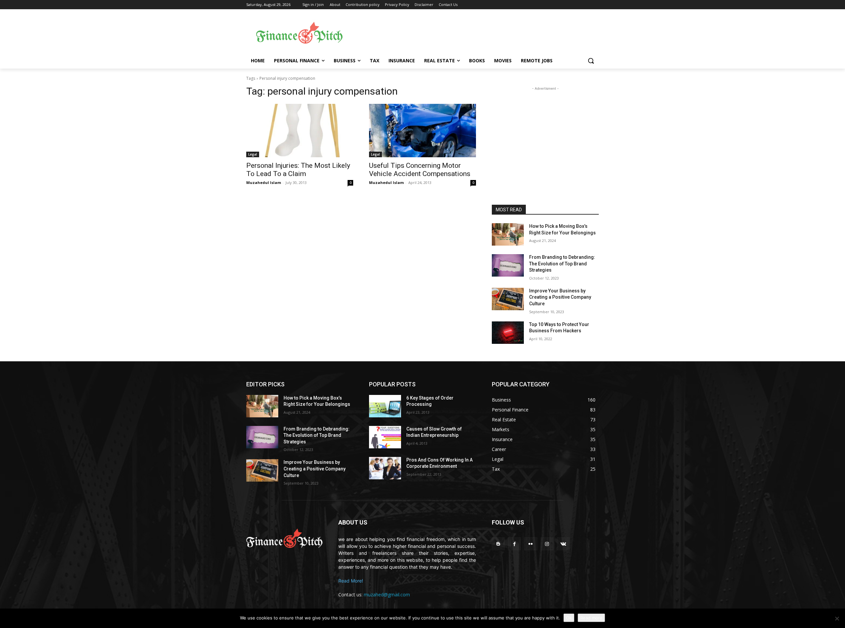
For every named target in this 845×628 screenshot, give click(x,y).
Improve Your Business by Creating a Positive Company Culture (560, 297)
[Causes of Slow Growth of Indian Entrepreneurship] (385, 437)
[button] (591, 61)
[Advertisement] (475, 33)
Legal (252, 154)
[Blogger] (498, 543)
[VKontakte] (563, 543)
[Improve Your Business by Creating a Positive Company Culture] (508, 299)
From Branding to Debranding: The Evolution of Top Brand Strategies (562, 263)
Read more (591, 617)
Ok (569, 617)
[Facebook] (514, 543)
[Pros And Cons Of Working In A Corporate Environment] (385, 468)
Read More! (350, 580)
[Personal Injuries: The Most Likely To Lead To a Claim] (299, 130)
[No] (836, 618)
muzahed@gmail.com (387, 594)
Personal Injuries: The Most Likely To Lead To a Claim (298, 170)
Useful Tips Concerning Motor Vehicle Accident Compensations (419, 170)
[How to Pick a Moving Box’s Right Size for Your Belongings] (508, 234)
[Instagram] (547, 543)
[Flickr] (530, 543)
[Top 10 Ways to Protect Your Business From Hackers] (508, 332)
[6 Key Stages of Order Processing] (385, 406)
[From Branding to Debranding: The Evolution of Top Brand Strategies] (508, 265)
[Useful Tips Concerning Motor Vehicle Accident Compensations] (422, 130)
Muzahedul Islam (263, 182)
